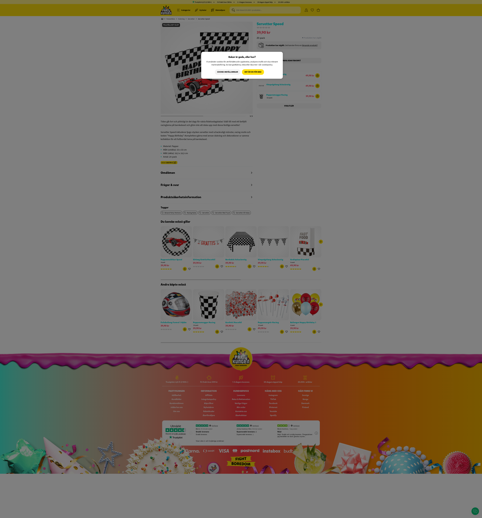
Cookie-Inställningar (227, 72)
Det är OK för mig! (253, 72)
